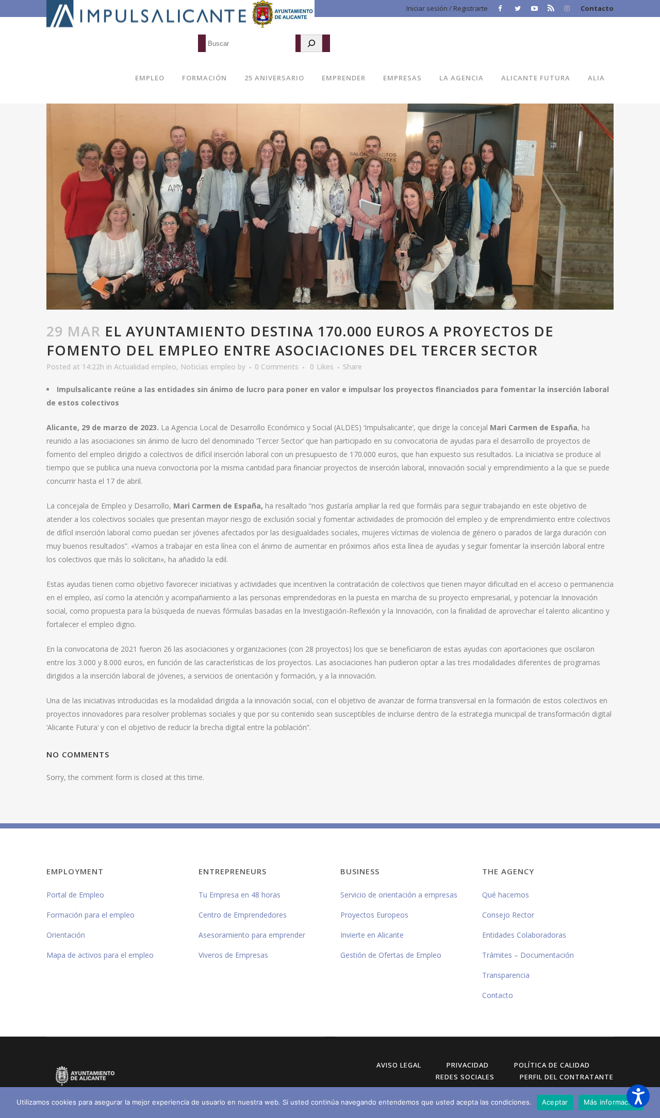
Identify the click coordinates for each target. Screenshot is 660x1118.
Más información (611, 1102)
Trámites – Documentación (528, 955)
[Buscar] (311, 43)
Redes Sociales (465, 1076)
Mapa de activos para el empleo (100, 955)
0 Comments (277, 366)
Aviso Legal (398, 1065)
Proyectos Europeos (374, 915)
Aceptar (555, 1102)
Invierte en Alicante (372, 935)
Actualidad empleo (145, 366)
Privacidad (468, 1065)
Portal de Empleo (75, 895)
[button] (638, 1096)
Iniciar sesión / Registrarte (447, 8)
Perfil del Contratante (567, 1076)
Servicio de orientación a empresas (398, 895)
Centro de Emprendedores (243, 915)
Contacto (597, 8)
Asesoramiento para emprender (252, 935)
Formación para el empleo (90, 915)
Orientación (65, 935)
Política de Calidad (552, 1065)
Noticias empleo (208, 366)
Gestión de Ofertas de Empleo (390, 955)
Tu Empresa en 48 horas (239, 895)
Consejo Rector (508, 915)
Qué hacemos (505, 895)
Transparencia (506, 975)
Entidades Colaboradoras (524, 935)
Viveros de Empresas (233, 955)
